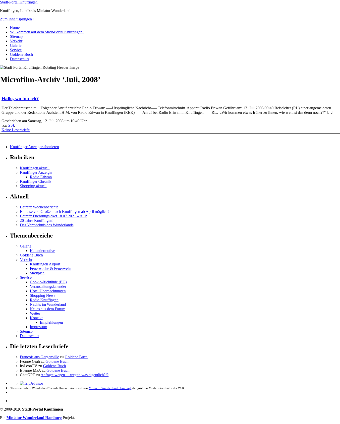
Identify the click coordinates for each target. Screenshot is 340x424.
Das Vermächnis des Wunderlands (46, 225)
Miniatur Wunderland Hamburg (110, 388)
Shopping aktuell (33, 186)
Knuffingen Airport (45, 264)
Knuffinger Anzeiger (36, 172)
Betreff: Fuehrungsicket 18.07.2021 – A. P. (53, 216)
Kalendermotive (42, 250)
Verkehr (16, 41)
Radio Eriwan (41, 177)
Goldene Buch (21, 54)
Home (15, 27)
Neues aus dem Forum (47, 309)
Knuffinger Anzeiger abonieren (34, 147)
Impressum (38, 327)
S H (11, 125)
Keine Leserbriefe (15, 130)
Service (16, 50)
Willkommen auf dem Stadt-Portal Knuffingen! (47, 32)
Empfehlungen (51, 322)
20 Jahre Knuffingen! (37, 220)
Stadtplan (37, 273)
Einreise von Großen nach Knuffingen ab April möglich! (64, 211)
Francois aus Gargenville (39, 357)
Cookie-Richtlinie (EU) (48, 282)
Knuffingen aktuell (35, 168)
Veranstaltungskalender (48, 286)
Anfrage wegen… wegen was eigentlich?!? (75, 375)
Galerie (15, 45)
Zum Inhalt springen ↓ (17, 19)
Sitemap (16, 36)
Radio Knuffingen (44, 300)
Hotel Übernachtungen (48, 291)
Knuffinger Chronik (35, 181)
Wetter (35, 313)
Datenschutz (19, 59)
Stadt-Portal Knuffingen (19, 2)
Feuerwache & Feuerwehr (50, 268)
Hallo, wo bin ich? (20, 98)
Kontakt (36, 318)
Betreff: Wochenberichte (39, 207)
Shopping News (42, 295)
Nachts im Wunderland (48, 304)
